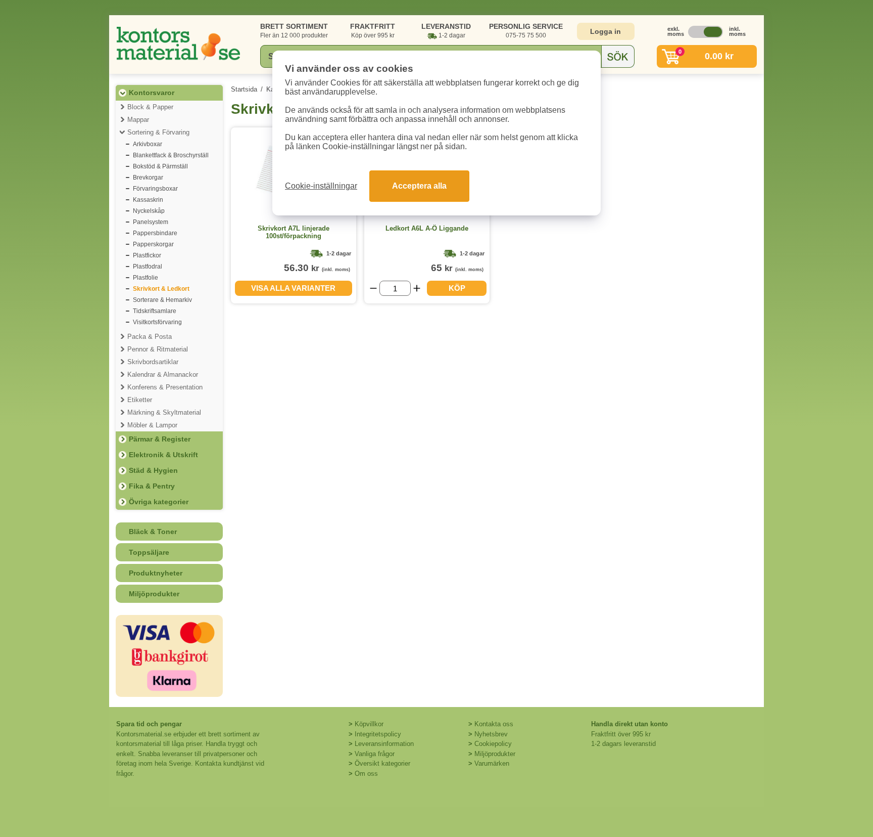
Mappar (138, 119)
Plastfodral (147, 266)
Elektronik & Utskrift (163, 455)
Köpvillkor (369, 724)
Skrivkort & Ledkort (161, 288)
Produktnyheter (155, 573)
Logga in (605, 31)
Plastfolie (145, 277)
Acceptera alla (419, 186)
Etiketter (139, 400)
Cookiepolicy (493, 743)
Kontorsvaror (151, 93)
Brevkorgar (148, 177)
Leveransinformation (384, 743)
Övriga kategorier (158, 502)
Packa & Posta (149, 336)
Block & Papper (150, 107)
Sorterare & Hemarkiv (162, 299)
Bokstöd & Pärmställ (160, 166)
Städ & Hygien (153, 470)
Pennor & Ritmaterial (157, 349)
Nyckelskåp (149, 210)
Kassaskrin (148, 199)
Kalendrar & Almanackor (162, 374)
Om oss (366, 773)
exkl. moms (672, 31)
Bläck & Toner (153, 531)
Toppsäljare (149, 552)
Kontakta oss (493, 724)
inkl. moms (734, 31)
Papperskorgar (153, 244)
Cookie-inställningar (321, 186)
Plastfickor (147, 255)
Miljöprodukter (154, 594)
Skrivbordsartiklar (152, 362)
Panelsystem (150, 222)
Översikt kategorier (382, 763)
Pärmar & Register (159, 439)
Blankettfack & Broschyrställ (171, 155)
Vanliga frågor (375, 754)
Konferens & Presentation (165, 387)
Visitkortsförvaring (157, 322)
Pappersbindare (155, 233)
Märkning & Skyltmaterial (164, 412)
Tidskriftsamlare (154, 311)
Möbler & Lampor (152, 425)
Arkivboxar (147, 144)
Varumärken (491, 763)
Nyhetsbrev (491, 734)
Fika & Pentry (152, 486)
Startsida (244, 89)
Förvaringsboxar (155, 188)
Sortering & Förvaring (158, 132)
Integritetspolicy (378, 734)
